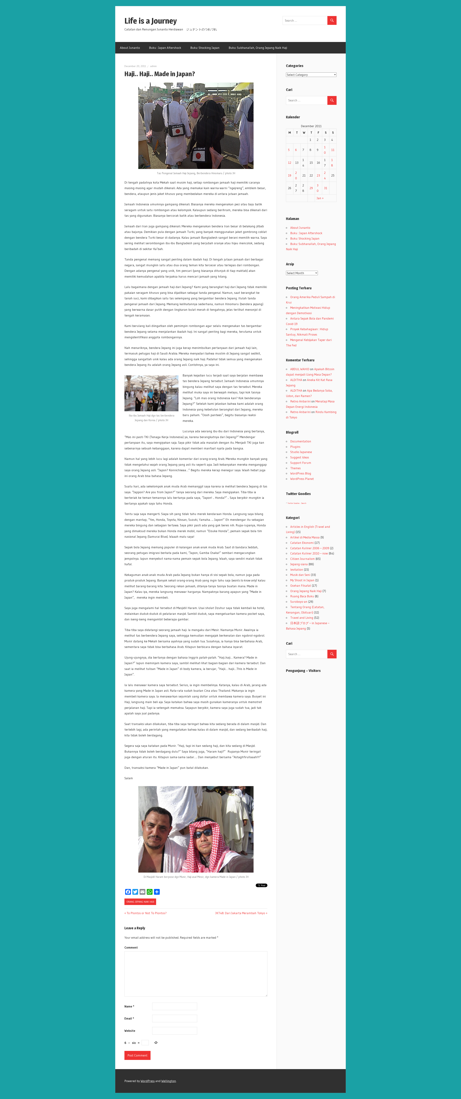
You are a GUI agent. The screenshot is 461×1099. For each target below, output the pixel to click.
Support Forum (300, 463)
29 (311, 188)
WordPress (148, 1081)
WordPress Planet (302, 479)
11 (332, 150)
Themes (295, 468)
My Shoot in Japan (302, 580)
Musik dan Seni (300, 575)
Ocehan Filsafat (300, 585)
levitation (296, 569)
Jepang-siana (299, 564)
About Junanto (130, 48)
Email (129, 1018)
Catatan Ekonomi (302, 543)
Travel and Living (301, 617)
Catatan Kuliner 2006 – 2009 (309, 548)
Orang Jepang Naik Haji (140, 901)
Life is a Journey (154, 21)
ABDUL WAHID (299, 369)
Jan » (320, 198)
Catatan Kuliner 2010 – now (309, 553)
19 (289, 175)
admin (153, 66)
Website (129, 1031)
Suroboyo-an (298, 601)
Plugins (295, 447)
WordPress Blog (300, 473)
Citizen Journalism (302, 559)
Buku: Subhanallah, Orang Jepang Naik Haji (258, 48)
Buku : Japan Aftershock (165, 48)
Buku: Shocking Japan (205, 48)
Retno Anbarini (300, 401)
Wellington (168, 1081)
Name (129, 1006)
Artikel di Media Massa (305, 537)
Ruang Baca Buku (302, 596)
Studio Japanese (301, 452)
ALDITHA (296, 380)
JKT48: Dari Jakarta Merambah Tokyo (240, 913)
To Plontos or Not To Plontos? (147, 913)
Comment (131, 947)
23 (318, 175)
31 (325, 188)
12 (289, 162)
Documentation (300, 441)
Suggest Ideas (299, 457)
